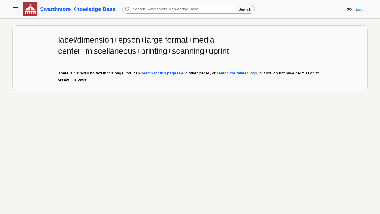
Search (244, 9)
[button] (15, 9)
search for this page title (162, 73)
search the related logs (237, 73)
